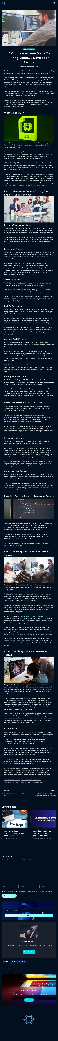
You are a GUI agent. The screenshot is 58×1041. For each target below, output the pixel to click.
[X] (29, 1039)
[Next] (53, 827)
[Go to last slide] (4, 827)
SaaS (25, 49)
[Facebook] (25, 1039)
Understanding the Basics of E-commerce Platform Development (45, 793)
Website (42, 887)
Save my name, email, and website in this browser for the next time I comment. (28, 891)
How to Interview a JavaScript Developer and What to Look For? (14, 833)
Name (4, 887)
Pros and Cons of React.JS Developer (15, 782)
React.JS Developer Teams (35, 782)
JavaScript (17, 93)
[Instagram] (32, 1039)
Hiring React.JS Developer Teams (31, 779)
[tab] (27, 844)
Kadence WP (42, 1035)
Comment (6, 865)
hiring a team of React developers (31, 616)
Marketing (41, 1028)
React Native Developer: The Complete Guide (14, 793)
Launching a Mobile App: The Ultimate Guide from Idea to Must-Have (42, 833)
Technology (30, 49)
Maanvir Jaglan (25, 66)
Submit (29, 915)
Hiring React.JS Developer (12, 779)
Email (23, 887)
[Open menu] (54, 3)
